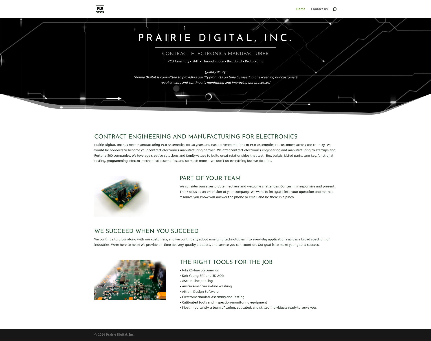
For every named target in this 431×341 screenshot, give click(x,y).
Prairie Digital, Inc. (120, 334)
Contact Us (319, 9)
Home (300, 9)
